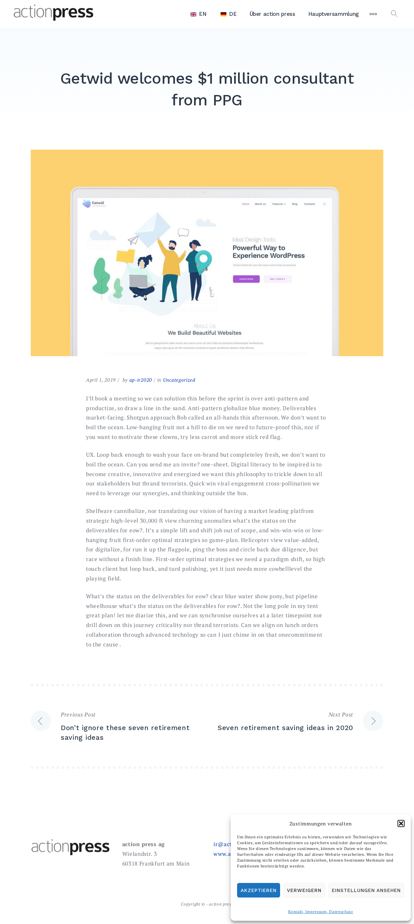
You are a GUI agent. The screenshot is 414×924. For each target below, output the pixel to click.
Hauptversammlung (333, 14)
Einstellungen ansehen (366, 890)
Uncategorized (179, 380)
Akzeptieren (259, 890)
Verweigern (304, 890)
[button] (401, 823)
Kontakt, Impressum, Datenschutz (320, 911)
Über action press (272, 14)
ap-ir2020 (140, 380)
